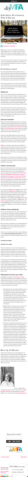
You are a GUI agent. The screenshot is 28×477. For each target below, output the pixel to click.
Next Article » (24, 457)
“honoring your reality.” (19, 277)
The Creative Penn (18, 126)
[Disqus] (14, 413)
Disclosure (3, 472)
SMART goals (12, 191)
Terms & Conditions (5, 471)
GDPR (2, 145)
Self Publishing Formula (11, 128)
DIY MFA (3, 467)
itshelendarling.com (22, 393)
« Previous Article (5, 457)
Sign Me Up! (19, 474)
